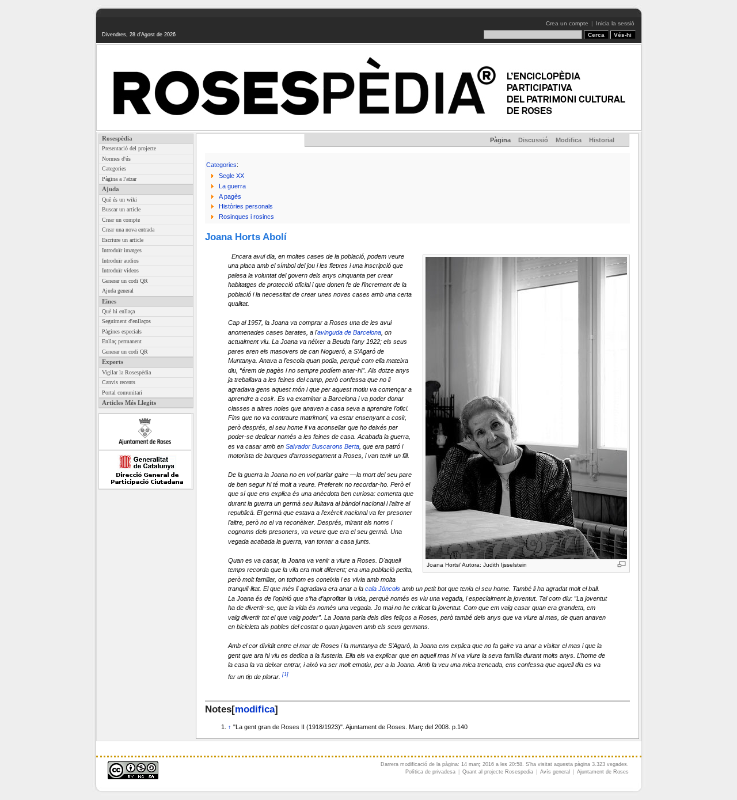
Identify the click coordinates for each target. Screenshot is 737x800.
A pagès (230, 196)
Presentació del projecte (129, 148)
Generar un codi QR (125, 281)
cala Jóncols (382, 588)
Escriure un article (122, 240)
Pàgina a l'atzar (119, 179)
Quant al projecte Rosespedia (497, 772)
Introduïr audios (120, 260)
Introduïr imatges (122, 250)
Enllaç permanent (122, 341)
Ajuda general (118, 290)
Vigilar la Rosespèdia (126, 372)
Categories (114, 168)
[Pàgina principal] (369, 87)
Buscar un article (121, 209)
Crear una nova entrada (128, 229)
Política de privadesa (430, 772)
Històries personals (246, 206)
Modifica (569, 140)
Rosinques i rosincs (246, 216)
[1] (285, 674)
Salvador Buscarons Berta (322, 446)
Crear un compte (121, 220)
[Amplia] (621, 564)
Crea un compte (567, 23)
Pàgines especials (122, 331)
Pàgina (500, 140)
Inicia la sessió (615, 23)
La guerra (232, 186)
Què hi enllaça (118, 311)
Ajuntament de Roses (603, 772)
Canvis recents (118, 382)
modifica (255, 709)
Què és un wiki (119, 199)
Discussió (533, 140)
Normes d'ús (116, 159)
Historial (601, 140)
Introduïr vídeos (120, 270)
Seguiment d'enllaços (126, 321)
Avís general (555, 772)
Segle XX (231, 175)
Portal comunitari (122, 392)
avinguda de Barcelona (349, 332)
